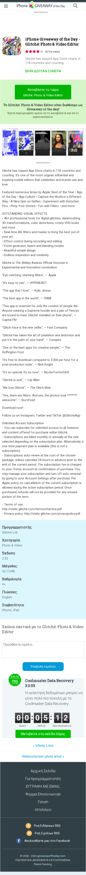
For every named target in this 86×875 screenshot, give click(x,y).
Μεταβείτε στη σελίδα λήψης (43, 734)
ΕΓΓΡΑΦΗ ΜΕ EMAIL (43, 786)
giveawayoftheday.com (51, 855)
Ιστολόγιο (43, 809)
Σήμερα (43, 71)
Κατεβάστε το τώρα (43, 92)
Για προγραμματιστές (43, 778)
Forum (43, 802)
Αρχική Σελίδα (43, 771)
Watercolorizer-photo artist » (43, 756)
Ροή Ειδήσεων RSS (47, 826)
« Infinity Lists (43, 746)
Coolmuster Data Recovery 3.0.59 (49, 683)
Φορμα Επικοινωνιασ (43, 794)
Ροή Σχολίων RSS (47, 833)
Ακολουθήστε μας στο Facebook (47, 841)
